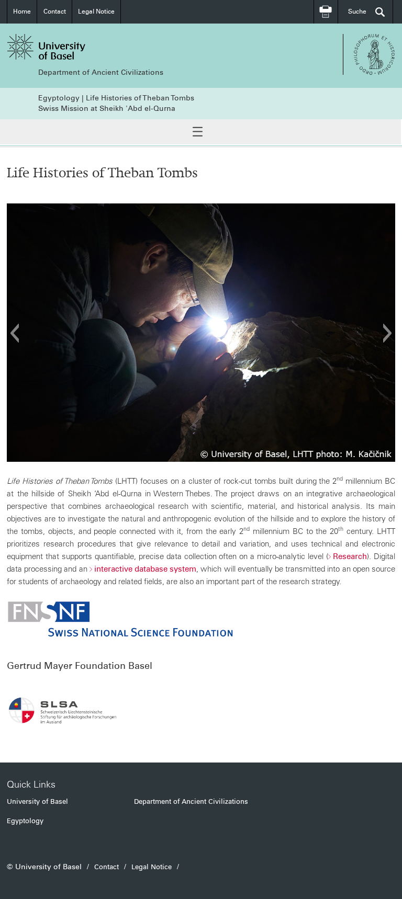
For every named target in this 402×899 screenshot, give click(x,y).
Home (22, 11)
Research (350, 556)
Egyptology (25, 821)
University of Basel (37, 801)
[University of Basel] (104, 47)
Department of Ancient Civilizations (100, 72)
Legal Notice (96, 11)
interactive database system (145, 569)
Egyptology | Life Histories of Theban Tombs (116, 98)
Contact (54, 11)
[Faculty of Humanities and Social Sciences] (374, 54)
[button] (14, 333)
